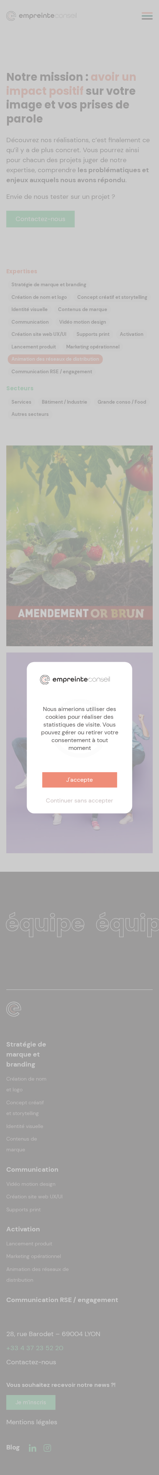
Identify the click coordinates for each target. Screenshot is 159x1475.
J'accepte (79, 780)
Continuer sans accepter (79, 800)
